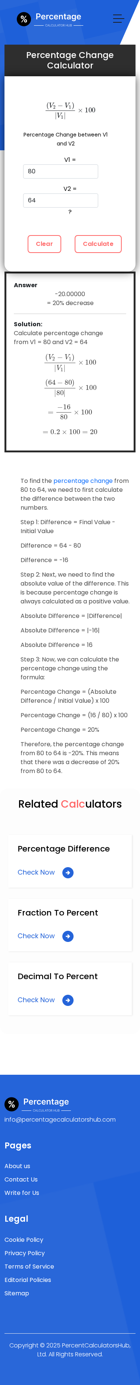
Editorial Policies (27, 1280)
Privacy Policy (24, 1253)
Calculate (98, 244)
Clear (44, 244)
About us (17, 1166)
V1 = (70, 160)
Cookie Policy (23, 1239)
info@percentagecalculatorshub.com (60, 1119)
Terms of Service (29, 1266)
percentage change (83, 481)
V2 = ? (70, 200)
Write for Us (21, 1193)
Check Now (37, 872)
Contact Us (21, 1179)
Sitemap (16, 1293)
